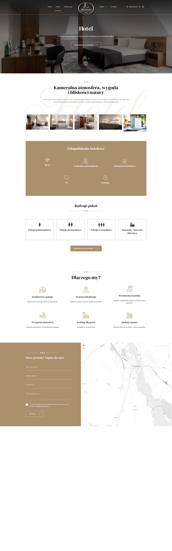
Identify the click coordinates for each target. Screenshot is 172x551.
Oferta (102, 7)
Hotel (58, 7)
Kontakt (113, 7)
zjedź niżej (86, 68)
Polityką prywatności (42, 406)
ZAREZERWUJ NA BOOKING (83, 45)
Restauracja (68, 7)
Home (50, 7)
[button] (166, 382)
